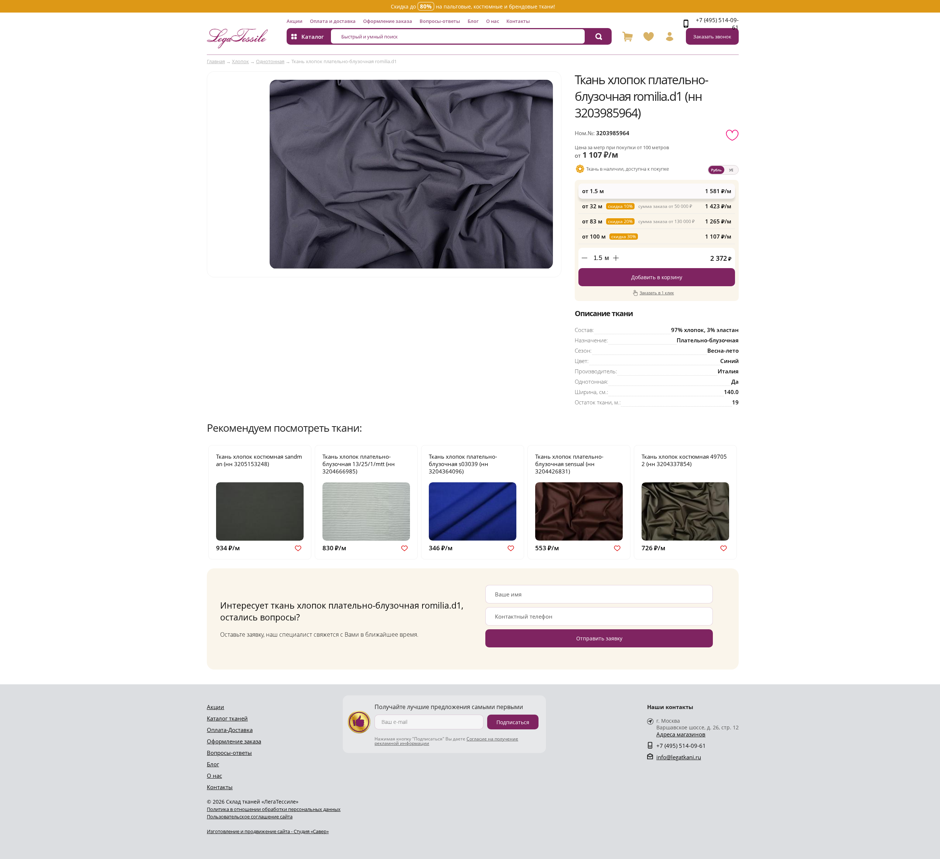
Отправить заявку (599, 638)
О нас (492, 21)
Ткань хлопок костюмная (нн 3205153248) (259, 460)
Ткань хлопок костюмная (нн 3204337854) (684, 460)
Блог (473, 21)
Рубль (716, 169)
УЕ (731, 169)
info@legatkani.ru (678, 757)
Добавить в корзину (656, 277)
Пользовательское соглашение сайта (250, 816)
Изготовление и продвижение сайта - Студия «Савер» (268, 831)
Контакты (518, 21)
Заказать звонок (712, 36)
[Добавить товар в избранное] (732, 135)
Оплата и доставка (333, 21)
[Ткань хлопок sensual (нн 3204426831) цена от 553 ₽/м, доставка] (579, 511)
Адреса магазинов (680, 734)
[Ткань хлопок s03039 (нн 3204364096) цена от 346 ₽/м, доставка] (472, 511)
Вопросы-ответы (440, 21)
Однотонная (270, 61)
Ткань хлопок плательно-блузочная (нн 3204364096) (463, 464)
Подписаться (512, 722)
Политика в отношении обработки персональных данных (274, 809)
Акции (294, 21)
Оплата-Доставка (230, 729)
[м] (616, 258)
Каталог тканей (227, 718)
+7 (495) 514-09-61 (717, 23)
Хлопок (240, 61)
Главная (216, 61)
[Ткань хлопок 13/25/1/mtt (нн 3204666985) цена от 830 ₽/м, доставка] (366, 511)
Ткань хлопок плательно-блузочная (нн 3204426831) (569, 464)
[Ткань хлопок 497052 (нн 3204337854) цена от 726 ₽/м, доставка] (685, 511)
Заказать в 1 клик (657, 292)
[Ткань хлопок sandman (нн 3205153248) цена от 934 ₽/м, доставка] (260, 511)
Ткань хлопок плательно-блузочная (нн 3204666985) (358, 464)
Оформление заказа (387, 21)
